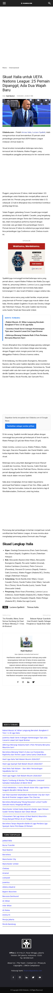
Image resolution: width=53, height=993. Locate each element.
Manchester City (9, 859)
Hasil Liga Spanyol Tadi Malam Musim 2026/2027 (22, 764)
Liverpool (6, 878)
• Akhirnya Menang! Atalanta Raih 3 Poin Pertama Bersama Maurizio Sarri (26, 336)
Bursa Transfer (8, 845)
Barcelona (6, 854)
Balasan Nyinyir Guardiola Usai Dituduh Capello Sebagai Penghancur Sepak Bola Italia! (38, 621)
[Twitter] (34, 682)
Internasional (14, 68)
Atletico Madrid (8, 887)
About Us (11, 963)
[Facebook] (19, 682)
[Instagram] (24, 682)
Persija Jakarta (8, 919)
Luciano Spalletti (38, 132)
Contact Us (31, 963)
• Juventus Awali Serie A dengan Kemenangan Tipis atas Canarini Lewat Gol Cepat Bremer (24, 330)
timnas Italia (26, 132)
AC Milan (6, 901)
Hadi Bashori (10, 96)
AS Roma (6, 910)
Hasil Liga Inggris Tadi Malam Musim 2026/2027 (22, 776)
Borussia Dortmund (10, 896)
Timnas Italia (33, 607)
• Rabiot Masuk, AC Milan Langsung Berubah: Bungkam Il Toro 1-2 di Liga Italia (24, 323)
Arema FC (6, 915)
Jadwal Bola (7, 840)
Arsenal (5, 873)
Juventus (6, 882)
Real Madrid (7, 850)
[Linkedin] (29, 682)
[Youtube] (39, 977)
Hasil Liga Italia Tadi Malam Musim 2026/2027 (21, 759)
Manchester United (10, 864)
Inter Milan (7, 905)
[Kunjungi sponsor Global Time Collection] (26, 258)
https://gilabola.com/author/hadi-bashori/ (26, 654)
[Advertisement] (26, 36)
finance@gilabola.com (33, 970)
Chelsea (5, 868)
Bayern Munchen (9, 891)
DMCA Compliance (32, 965)
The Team (21, 963)
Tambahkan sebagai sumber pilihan (20, 426)
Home (4, 68)
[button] (49, 3)
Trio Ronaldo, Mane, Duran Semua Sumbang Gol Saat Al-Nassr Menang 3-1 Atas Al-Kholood (13, 622)
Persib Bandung (9, 924)
